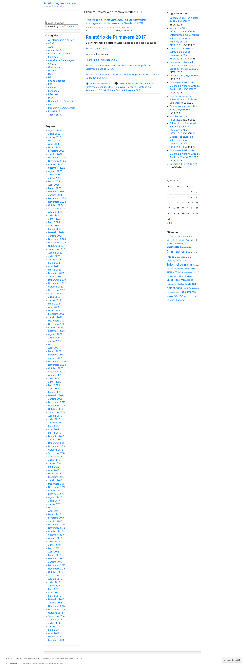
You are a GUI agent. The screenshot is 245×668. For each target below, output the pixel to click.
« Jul (169, 223)
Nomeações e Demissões (61, 101)
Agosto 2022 (55, 293)
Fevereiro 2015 (56, 599)
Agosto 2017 (55, 497)
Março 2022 (54, 310)
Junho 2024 (54, 218)
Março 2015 (54, 595)
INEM (193, 269)
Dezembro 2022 (57, 279)
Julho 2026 (54, 133)
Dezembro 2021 (56, 320)
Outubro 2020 (55, 368)
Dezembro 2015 (56, 565)
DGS (50, 73)
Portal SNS (54, 111)
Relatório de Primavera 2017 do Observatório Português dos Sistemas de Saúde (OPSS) (116, 21)
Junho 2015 (54, 585)
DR (49, 77)
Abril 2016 (53, 551)
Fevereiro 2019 (56, 436)
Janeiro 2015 (55, 602)
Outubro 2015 (55, 572)
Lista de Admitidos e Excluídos (180, 276)
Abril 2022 (54, 307)
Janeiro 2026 (55, 154)
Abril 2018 (53, 470)
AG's (50, 46)
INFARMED (172, 272)
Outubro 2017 (55, 490)
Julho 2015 (54, 582)
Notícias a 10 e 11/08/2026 (183, 164)
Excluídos (187, 265)
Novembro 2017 (56, 487)
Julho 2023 (54, 256)
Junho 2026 (54, 137)
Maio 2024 (54, 222)
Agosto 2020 (55, 375)
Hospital (187, 269)
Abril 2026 (54, 144)
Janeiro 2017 (55, 521)
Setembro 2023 (56, 249)
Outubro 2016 (55, 531)
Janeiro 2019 (55, 439)
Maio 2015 (53, 589)
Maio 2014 (53, 629)
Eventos (52, 87)
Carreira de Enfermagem (61, 60)
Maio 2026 (54, 140)
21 (188, 208)
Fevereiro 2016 (56, 558)
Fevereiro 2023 (56, 273)
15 (192, 202)
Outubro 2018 (55, 449)
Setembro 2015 (56, 575)
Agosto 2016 (55, 538)
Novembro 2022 (57, 283)
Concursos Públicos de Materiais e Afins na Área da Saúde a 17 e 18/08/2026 (184, 86)
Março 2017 (54, 514)
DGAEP (52, 70)
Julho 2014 (54, 623)
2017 (121, 83)
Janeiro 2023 (55, 276)
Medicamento (171, 284)
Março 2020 (54, 392)
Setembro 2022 (56, 290)
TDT (190, 296)
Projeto (176, 292)
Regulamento (188, 291)
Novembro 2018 (57, 446)
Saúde (178, 296)
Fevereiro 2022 (56, 313)
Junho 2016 (54, 544)
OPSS (110, 86)
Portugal (170, 292)
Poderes (195, 288)
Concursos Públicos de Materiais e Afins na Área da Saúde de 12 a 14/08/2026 (184, 154)
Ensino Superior (56, 80)
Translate (69, 26)
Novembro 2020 (57, 364)
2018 (173, 237)
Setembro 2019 (56, 412)
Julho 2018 (54, 459)
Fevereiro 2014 (56, 640)
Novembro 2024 (57, 201)
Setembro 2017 (56, 493)
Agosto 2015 (55, 578)
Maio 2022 (54, 303)
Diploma (171, 260)
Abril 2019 (53, 429)
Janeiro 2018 (55, 480)
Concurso (176, 251)
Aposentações (56, 50)
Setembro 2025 (56, 167)
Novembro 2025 (57, 161)
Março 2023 (54, 269)
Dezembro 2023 (57, 239)
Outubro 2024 (55, 205)
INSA (50, 97)
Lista (196, 272)
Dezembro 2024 (57, 198)
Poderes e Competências (61, 107)
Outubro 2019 (55, 409)
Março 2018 (54, 473)
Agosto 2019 (55, 415)
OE (49, 104)
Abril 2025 (54, 184)
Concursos (54, 67)
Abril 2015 (53, 592)
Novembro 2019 (57, 405)
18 (173, 208)
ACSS (51, 43)
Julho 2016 (54, 541)
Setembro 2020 (56, 371)
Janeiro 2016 (55, 561)
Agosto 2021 (55, 334)
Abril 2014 (53, 633)
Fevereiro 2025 (56, 191)
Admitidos (186, 236)
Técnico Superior (176, 300)
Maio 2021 (53, 344)
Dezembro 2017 (56, 483)
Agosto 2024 (55, 211)
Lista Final (173, 279)
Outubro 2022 (55, 286)
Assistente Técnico (175, 243)
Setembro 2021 (56, 330)
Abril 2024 (54, 225)
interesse (188, 272)
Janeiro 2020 (55, 398)
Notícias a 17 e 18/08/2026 (183, 75)
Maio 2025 (54, 181)
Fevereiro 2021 (56, 354)
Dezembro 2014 (56, 606)
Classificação (173, 247)
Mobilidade (182, 284)
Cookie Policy (57, 663)
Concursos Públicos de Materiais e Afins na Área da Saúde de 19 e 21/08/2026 (184, 65)
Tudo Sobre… (55, 114)
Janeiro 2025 (55, 195)
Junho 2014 (54, 626)
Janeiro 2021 (55, 358)
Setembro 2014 (56, 616)
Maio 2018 (53, 466)
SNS (185, 296)
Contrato (181, 257)
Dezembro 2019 (56, 402)
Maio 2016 (53, 548)
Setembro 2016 (56, 534)
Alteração (171, 240)
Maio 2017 (53, 507)
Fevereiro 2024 (56, 232)
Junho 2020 (54, 381)
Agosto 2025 (55, 171)
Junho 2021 (54, 341)
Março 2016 (54, 555)
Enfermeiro (174, 264)
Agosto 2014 (55, 619)
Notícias (187, 288)
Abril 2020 (54, 388)
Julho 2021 (54, 337)
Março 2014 (54, 636)
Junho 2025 (54, 178)
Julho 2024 (54, 215)
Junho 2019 (54, 422)
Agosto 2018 (55, 456)
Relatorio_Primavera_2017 (99, 48)
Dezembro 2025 (57, 157)
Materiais (187, 279)
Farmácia (196, 265)
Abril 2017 (53, 510)
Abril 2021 (53, 347)
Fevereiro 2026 (56, 150)
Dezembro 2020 (57, 361)
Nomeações (174, 287)
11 (173, 202)
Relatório (131, 86)
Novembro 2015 (57, 568)
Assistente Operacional (186, 240)
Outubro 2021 (55, 327)
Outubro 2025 (55, 164)
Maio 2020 (54, 385)
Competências (186, 247)
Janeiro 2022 (55, 317)
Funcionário (171, 269)
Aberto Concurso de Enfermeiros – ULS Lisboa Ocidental (183, 99)
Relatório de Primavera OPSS (101, 59)
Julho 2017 (54, 500)
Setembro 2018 (56, 453)
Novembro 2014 (57, 609)
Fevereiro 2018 (56, 476)
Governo (180, 269)
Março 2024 (54, 228)
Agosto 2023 (55, 252)
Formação (53, 90)
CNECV (52, 63)
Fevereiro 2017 (56, 517)
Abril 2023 (54, 266)
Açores (186, 244)
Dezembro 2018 (56, 443)
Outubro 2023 (55, 245)
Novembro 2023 (57, 242)
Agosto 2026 (55, 130)
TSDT (195, 296)
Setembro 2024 (56, 208)
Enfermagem (181, 261)
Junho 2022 (54, 300)
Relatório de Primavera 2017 (116, 37)
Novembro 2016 (57, 527)
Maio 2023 (54, 262)
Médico (192, 283)
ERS (50, 84)
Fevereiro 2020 (56, 395)
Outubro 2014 (55, 612)
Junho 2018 (54, 463)
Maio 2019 (53, 426)
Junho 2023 (54, 259)
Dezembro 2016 (56, 524)
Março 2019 (54, 432)
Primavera (120, 86)
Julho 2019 (54, 419)
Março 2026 (54, 147)
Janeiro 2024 (55, 235)
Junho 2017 (54, 504)
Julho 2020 (54, 378)
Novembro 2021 (57, 324)
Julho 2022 (54, 296)
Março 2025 (54, 188)
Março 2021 (54, 351)
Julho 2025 (54, 174)
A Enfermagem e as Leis (60, 3)
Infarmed (53, 94)
